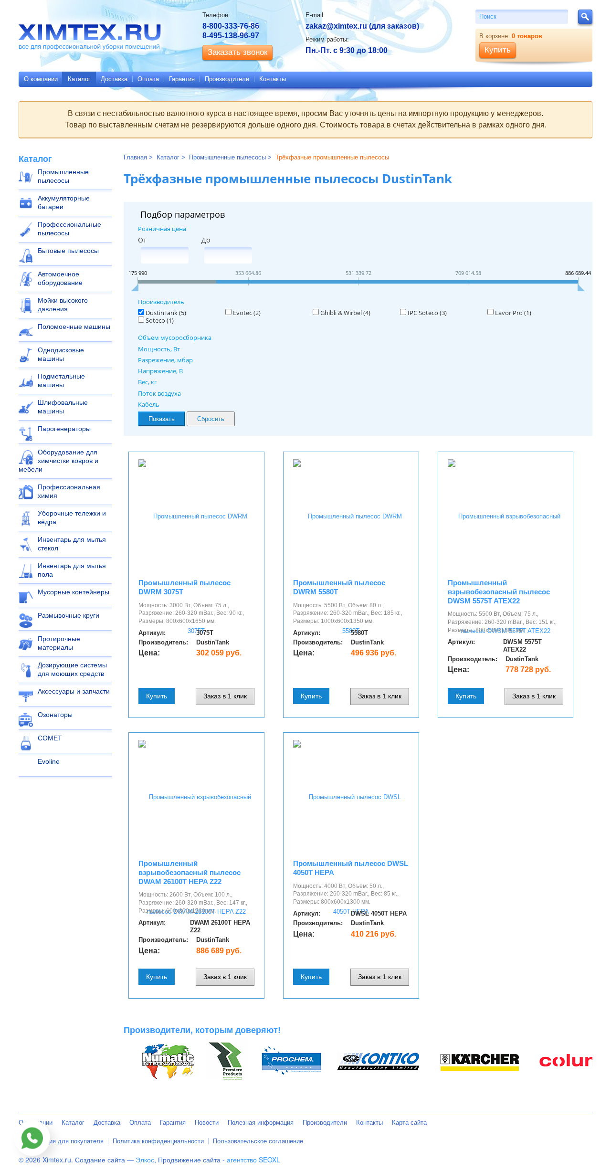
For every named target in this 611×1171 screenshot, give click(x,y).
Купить (156, 696)
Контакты (272, 79)
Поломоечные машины (74, 326)
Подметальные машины (61, 380)
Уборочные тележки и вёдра (72, 517)
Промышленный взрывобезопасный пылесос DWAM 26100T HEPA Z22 (189, 872)
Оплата (148, 79)
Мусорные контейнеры (73, 592)
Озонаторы (55, 714)
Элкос (145, 1159)
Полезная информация (261, 1122)
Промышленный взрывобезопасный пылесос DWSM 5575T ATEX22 (499, 592)
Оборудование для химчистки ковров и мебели (58, 460)
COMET (50, 738)
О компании (41, 79)
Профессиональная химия (69, 491)
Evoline (49, 761)
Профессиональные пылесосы (69, 229)
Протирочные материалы (59, 643)
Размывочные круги (68, 615)
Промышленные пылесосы (63, 176)
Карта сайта (409, 1122)
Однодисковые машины (61, 354)
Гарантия (182, 79)
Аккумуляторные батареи (64, 202)
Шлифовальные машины (63, 407)
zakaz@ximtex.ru (336, 26)
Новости (207, 1122)
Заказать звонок (237, 52)
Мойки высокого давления (63, 304)
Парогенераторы (64, 429)
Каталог (79, 79)
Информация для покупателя (61, 1141)
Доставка (114, 79)
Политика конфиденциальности (158, 1141)
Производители (227, 79)
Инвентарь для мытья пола (72, 570)
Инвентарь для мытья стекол (72, 544)
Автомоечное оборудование (60, 278)
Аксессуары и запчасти (74, 691)
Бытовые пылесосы (68, 250)
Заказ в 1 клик (225, 696)
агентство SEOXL (253, 1159)
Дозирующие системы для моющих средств (72, 669)
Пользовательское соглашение (258, 1141)
